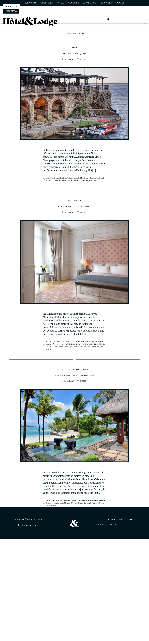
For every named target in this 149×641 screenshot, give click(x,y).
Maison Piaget (93, 344)
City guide (73, 3)
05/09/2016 (83, 381)
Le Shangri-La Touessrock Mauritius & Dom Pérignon (74, 375)
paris (51, 347)
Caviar (57, 500)
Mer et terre (84, 178)
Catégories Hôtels (70, 369)
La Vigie (77, 178)
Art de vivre (46, 3)
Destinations (89, 3)
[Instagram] (98, 19)
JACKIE (67, 344)
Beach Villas (50, 500)
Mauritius (67, 503)
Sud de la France (73, 180)
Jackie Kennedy (76, 344)
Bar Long (49, 341)
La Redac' (70, 59)
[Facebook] (94, 19)
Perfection (58, 180)
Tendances (30, 3)
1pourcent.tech (27, 550)
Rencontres (106, 3)
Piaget (56, 347)
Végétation (89, 180)
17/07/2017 (83, 59)
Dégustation (58, 178)
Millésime (92, 178)
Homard (95, 500)
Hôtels (60, 3)
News (74, 48)
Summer (82, 180)
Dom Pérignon (68, 178)
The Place (78, 201)
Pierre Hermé (63, 347)
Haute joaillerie (88, 341)
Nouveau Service (77, 503)
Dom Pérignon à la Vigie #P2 (74, 53)
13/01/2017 (83, 212)
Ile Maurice (55, 503)
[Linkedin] (103, 19)
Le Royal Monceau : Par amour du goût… (74, 206)
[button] (145, 23)
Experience (74, 500)
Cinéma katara (66, 341)
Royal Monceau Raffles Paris (89, 347)
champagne (50, 178)
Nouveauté (87, 503)
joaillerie (85, 344)
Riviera (64, 180)
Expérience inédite (85, 500)
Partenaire (95, 503)
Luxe (61, 503)
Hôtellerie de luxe (57, 344)
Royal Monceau (73, 347)
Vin (95, 180)
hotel (95, 341)
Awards (120, 3)
